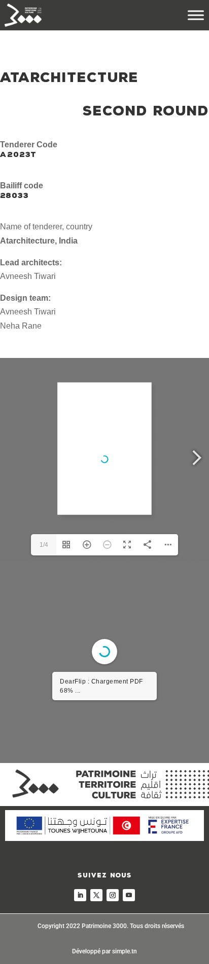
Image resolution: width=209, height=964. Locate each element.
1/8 (44, 747)
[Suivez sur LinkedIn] (80, 895)
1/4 (44, 544)
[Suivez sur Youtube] (129, 895)
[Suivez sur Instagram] (113, 895)
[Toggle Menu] (196, 15)
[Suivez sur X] (96, 895)
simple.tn (124, 951)
